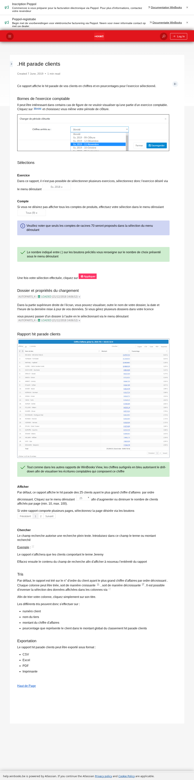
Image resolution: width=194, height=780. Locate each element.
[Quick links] (99, 36)
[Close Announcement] (187, 7)
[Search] (163, 36)
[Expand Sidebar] (11, 389)
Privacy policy (103, 776)
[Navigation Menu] (10, 36)
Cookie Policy (126, 776)
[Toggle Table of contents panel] (175, 84)
